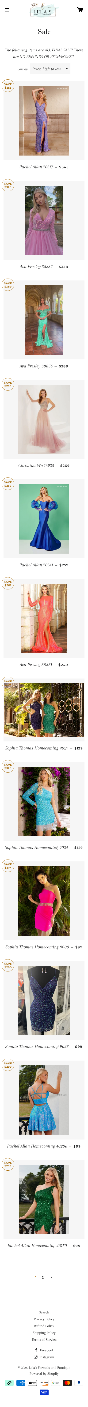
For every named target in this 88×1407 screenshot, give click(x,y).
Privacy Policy (44, 1319)
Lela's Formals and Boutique (49, 1368)
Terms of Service (44, 1339)
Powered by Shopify (44, 1373)
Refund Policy (44, 1326)
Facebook (46, 1350)
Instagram (46, 1357)
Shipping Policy (44, 1333)
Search (44, 1312)
